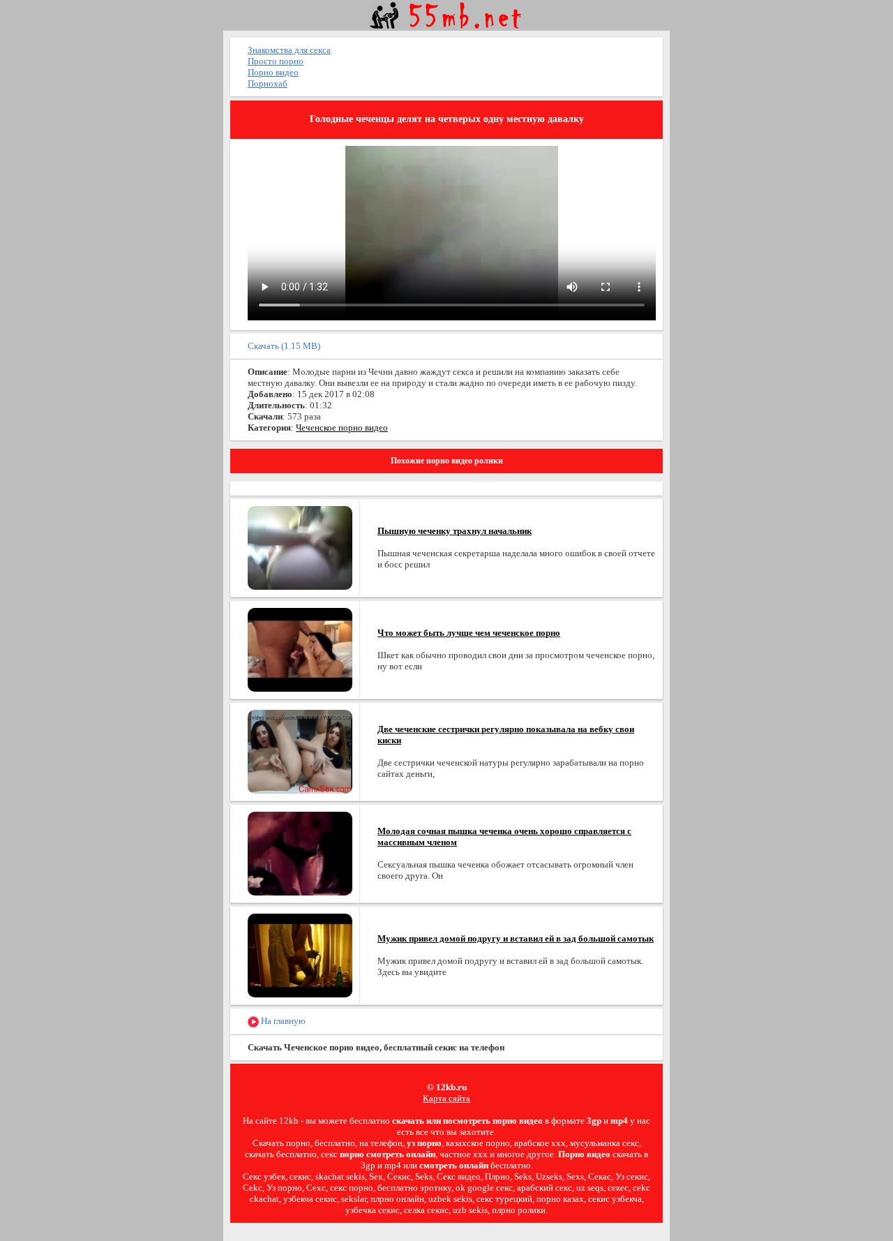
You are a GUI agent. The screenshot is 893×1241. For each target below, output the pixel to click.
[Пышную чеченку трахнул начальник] (300, 547)
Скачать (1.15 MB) (284, 346)
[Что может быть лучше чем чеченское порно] (300, 649)
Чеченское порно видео (342, 427)
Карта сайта (446, 1098)
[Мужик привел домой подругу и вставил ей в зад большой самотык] (300, 954)
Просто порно (275, 61)
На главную (282, 1021)
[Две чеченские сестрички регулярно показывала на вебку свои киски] (300, 750)
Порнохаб (267, 83)
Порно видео (273, 72)
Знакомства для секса (289, 50)
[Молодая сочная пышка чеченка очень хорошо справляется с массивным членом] (300, 852)
